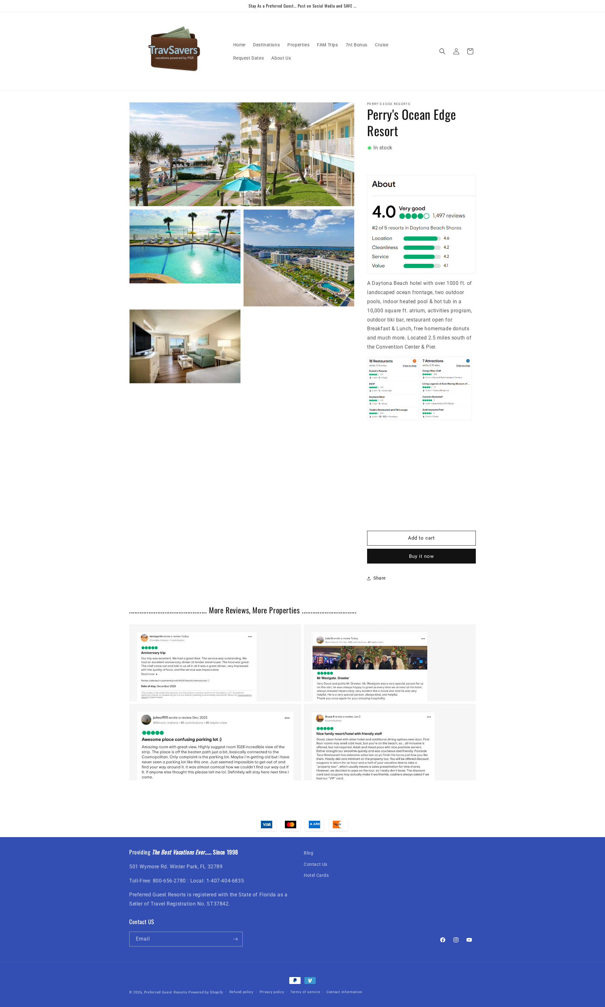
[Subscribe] (235, 939)
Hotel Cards (316, 875)
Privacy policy (272, 992)
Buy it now (421, 556)
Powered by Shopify (205, 992)
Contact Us (315, 864)
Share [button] (379, 578)
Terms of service (305, 992)
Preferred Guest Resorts (165, 992)
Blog (308, 852)
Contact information (344, 992)
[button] (442, 51)
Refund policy (241, 992)
